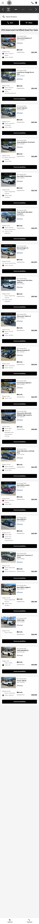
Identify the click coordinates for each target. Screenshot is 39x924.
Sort (11, 23)
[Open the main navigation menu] (3, 3)
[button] (3, 9)
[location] (36, 3)
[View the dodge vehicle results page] (30, 9)
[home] (9, 3)
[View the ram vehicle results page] (8, 9)
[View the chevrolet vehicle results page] (15, 9)
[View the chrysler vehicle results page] (23, 9)
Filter (30, 23)
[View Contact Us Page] (32, 3)
